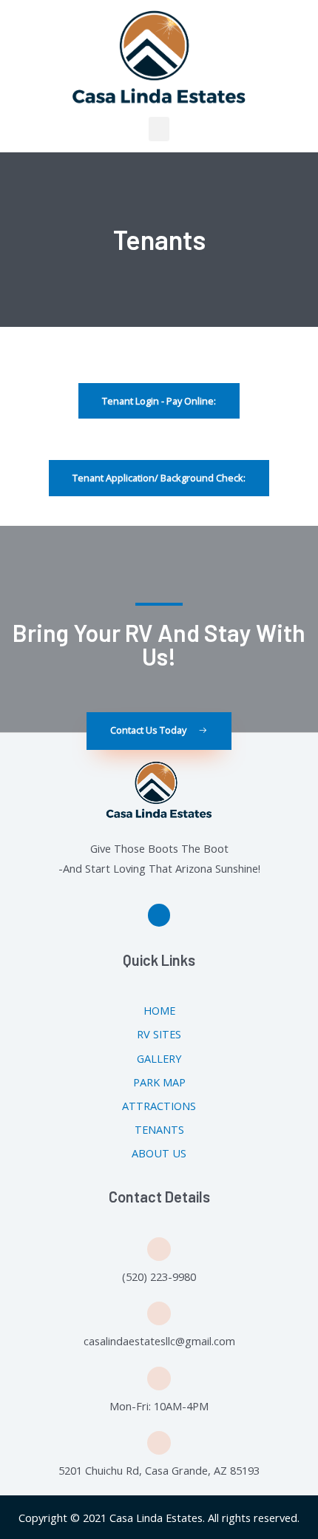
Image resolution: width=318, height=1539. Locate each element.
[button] (159, 129)
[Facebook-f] (159, 915)
